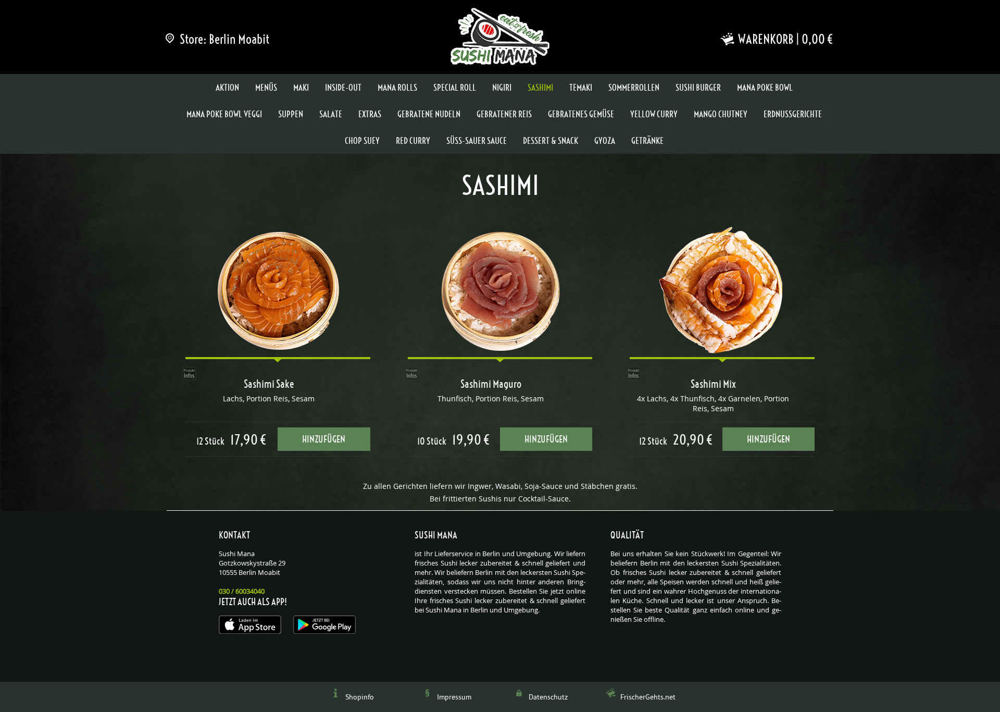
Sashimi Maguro (490, 384)
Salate (330, 114)
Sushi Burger (698, 87)
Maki (301, 87)
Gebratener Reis (504, 114)
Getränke (647, 140)
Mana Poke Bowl (765, 87)
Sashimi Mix (713, 384)
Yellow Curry (654, 114)
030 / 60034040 (242, 591)
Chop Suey (362, 140)
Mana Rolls (397, 87)
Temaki (580, 87)
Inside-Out (343, 87)
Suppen (290, 114)
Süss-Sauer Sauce (476, 140)
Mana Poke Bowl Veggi (224, 114)
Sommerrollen (633, 87)
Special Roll (454, 87)
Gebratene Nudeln (428, 114)
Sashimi (540, 87)
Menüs (266, 87)
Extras (369, 114)
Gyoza (604, 140)
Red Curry (413, 140)
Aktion (227, 87)
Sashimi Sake (269, 384)
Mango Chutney (720, 114)
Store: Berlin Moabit (224, 39)
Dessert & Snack (550, 140)
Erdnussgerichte (793, 114)
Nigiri (501, 87)
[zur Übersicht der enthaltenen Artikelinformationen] (189, 373)
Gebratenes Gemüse (581, 114)
